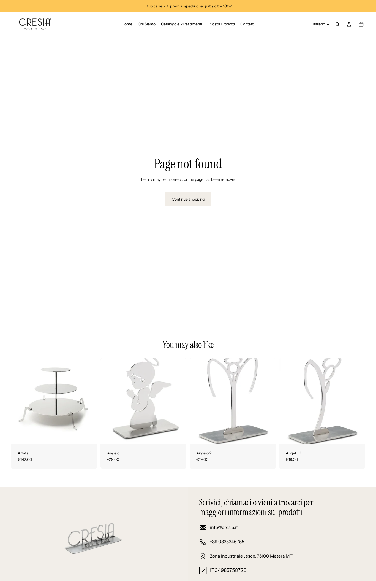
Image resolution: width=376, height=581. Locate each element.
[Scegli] (178, 435)
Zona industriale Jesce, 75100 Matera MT (251, 556)
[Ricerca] (337, 24)
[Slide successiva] (89, 401)
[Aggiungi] (89, 435)
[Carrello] (361, 24)
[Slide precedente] (19, 401)
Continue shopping (188, 199)
